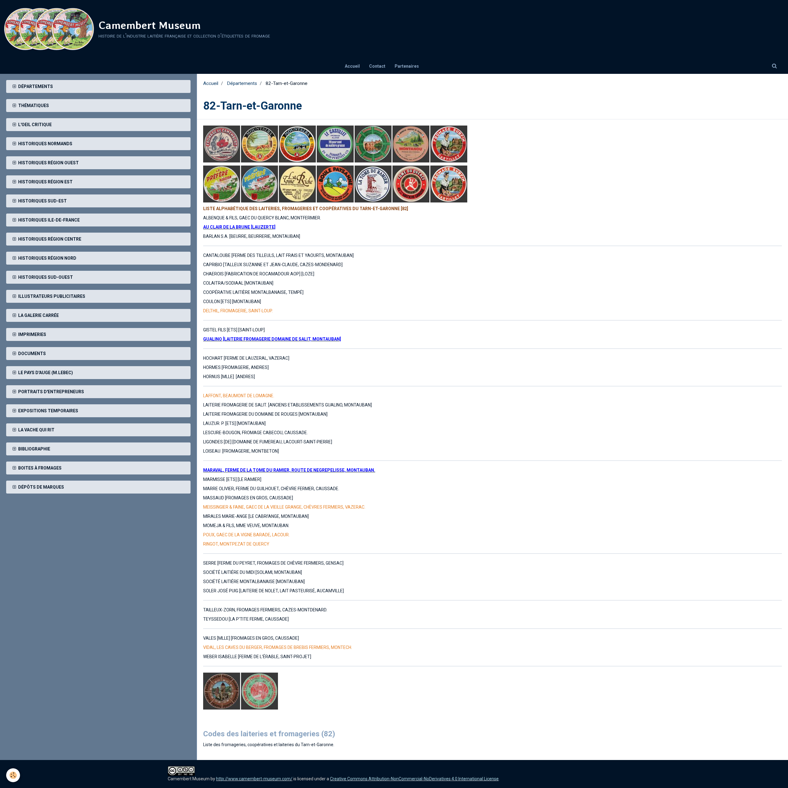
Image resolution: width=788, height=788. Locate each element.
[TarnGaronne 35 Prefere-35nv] (222, 183)
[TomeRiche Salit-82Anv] (298, 183)
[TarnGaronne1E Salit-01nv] (259, 143)
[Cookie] (13, 775)
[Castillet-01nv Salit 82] (336, 143)
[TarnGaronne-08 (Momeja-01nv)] (221, 143)
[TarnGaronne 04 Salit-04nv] (411, 183)
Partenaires (407, 66)
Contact (377, 66)
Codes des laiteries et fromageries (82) (269, 734)
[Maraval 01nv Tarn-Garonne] (373, 183)
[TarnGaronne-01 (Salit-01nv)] (298, 143)
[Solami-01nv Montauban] (373, 143)
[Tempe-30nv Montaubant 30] (411, 143)
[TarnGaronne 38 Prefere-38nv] (260, 183)
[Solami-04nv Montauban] (222, 690)
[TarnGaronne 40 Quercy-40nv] (259, 690)
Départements (242, 83)
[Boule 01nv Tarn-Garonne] (336, 183)
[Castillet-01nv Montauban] (448, 183)
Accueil (352, 66)
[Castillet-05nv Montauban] (448, 143)
